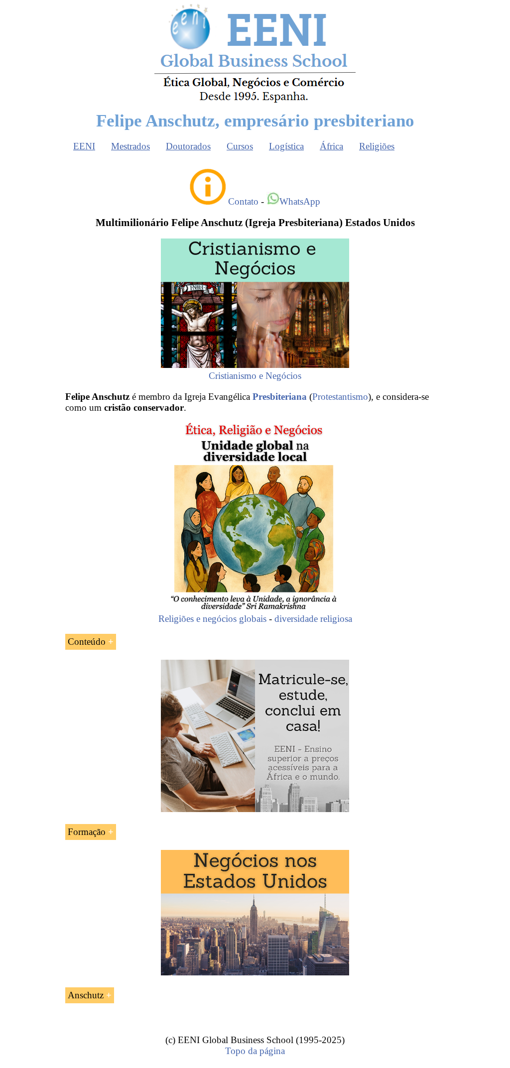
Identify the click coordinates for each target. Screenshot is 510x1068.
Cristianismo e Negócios (255, 375)
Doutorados (188, 146)
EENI (84, 146)
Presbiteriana (280, 396)
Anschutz (86, 995)
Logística (286, 146)
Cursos (240, 146)
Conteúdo (87, 641)
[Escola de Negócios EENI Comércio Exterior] (255, 101)
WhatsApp (299, 201)
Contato (243, 201)
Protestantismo (340, 396)
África (331, 146)
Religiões (376, 146)
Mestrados (130, 146)
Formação (87, 832)
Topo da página (255, 1051)
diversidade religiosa (313, 618)
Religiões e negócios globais (212, 618)
